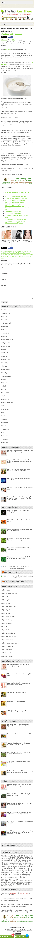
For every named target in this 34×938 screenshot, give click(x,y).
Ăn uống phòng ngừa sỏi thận (17, 692)
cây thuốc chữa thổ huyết (16, 864)
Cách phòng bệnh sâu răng (16, 701)
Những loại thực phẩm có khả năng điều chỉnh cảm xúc (18, 479)
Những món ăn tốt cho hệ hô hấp (14, 223)
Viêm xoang (4, 40)
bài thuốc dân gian (21, 251)
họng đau (12, 868)
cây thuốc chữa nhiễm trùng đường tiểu (20, 863)
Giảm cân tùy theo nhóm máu (13, 211)
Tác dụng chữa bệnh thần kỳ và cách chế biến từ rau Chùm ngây (19, 557)
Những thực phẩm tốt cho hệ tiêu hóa (15, 200)
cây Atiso (23, 860)
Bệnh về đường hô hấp (7, 34)
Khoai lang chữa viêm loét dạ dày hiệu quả (19, 674)
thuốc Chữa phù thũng (11, 882)
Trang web (3, 279)
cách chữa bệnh (15, 254)
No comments (18, 34)
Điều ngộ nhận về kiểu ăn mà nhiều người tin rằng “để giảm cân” (18, 469)
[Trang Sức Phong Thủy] (17, 184)
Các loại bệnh (21, 253)
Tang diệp (14, 872)
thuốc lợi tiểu (17, 884)
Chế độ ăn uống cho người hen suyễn (19, 711)
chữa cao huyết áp (5, 858)
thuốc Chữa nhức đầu (13, 878)
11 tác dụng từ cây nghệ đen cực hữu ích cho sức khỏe (19, 529)
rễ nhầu (17, 870)
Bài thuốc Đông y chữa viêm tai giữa (15, 221)
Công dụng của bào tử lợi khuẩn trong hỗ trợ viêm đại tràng (19, 785)
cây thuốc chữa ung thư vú (13, 866)
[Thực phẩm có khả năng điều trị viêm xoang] (17, 85)
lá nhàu (19, 868)
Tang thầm (6, 874)
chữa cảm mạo (17, 858)
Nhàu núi (23, 868)
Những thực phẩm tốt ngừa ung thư (14, 206)
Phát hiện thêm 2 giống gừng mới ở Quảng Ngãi (18, 511)
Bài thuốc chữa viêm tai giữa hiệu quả (15, 219)
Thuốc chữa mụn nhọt (10, 877)
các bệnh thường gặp (12, 253)
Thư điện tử (4, 273)
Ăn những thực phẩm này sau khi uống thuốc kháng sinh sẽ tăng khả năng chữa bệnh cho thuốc (20, 832)
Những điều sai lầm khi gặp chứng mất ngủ (19, 488)
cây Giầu (29, 860)
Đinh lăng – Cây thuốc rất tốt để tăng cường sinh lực (19, 548)
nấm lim (6, 870)
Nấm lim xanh (12, 870)
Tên (2, 267)
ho (27, 866)
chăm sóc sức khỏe (25, 254)
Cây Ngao (3, 862)
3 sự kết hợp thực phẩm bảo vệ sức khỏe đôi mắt (19, 762)
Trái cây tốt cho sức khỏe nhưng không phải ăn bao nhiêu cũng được (20, 771)
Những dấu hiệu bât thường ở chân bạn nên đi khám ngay (19, 683)
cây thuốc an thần (11, 862)
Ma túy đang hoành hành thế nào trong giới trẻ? (20, 822)
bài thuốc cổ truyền (11, 251)
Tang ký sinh (25, 872)
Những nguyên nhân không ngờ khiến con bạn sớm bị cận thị (19, 803)
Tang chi (5, 872)
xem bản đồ (23, 912)
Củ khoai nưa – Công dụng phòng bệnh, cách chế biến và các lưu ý (18, 725)
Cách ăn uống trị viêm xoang (12, 191)
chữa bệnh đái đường (21, 856)
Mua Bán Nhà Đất (10, 572)
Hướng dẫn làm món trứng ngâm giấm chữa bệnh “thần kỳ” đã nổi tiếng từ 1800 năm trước (19, 498)
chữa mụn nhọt (4, 860)
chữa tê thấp (14, 860)
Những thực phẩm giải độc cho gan (14, 202)
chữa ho (29, 858)
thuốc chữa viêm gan (23, 882)
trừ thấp (10, 885)
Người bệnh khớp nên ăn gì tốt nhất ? (15, 204)
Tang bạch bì (25, 870)
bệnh (13, 40)
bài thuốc (3, 251)
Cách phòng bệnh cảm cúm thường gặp (16, 198)
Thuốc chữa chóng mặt (20, 875)
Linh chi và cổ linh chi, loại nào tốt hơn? (18, 520)
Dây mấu (24, 866)
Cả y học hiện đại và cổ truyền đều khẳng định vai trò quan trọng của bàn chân (19, 461)
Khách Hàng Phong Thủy (14, 582)
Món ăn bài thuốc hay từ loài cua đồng (19, 734)
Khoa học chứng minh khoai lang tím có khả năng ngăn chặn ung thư (19, 813)
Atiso (2, 856)
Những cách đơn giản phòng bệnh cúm (15, 196)
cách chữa (7, 254)
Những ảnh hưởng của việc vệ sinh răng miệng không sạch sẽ (18, 665)
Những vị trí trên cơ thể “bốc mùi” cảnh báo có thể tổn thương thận (20, 451)
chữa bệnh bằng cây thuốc (17, 256)
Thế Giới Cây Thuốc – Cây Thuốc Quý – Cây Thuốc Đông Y (19, 930)
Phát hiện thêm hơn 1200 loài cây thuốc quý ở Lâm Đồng (20, 794)
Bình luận (3, 285)
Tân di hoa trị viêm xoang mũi (13, 213)
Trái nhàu (6, 885)
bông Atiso (7, 856)
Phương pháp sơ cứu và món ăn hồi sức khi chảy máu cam (19, 753)
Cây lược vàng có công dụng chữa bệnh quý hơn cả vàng (18, 539)
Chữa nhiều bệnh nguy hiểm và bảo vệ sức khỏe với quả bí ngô (19, 743)
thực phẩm (8, 49)
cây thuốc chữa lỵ (22, 862)
